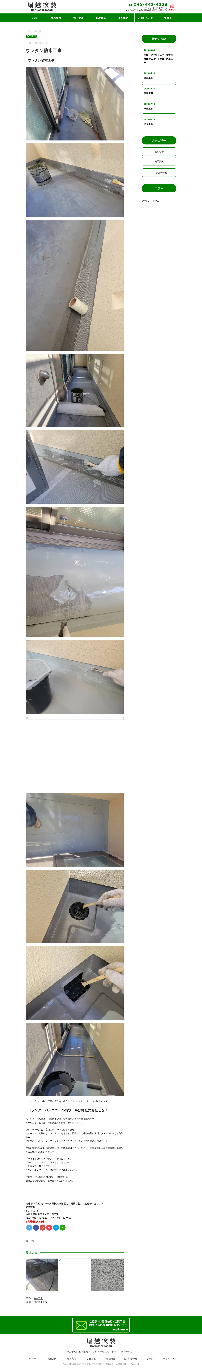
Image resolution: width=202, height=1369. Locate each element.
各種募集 (101, 18)
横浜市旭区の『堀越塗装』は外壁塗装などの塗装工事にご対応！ (101, 1352)
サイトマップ (169, 1358)
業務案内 (56, 18)
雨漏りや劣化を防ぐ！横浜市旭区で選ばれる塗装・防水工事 (158, 58)
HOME (34, 18)
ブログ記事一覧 (159, 172)
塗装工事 (38, 1298)
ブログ (168, 18)
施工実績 (78, 18)
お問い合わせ (145, 18)
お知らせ (159, 151)
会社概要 (123, 18)
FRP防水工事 (40, 1301)
